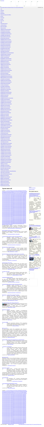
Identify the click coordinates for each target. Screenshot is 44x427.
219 (12, 197)
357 (9, 402)
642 (15, 213)
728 (23, 416)
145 (19, 194)
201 (14, 196)
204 (18, 196)
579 (12, 211)
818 (11, 220)
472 (3, 207)
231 (2, 198)
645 (19, 213)
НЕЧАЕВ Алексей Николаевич (5, 121)
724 (18, 416)
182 (15, 395)
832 (3, 221)
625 (19, 412)
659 (12, 214)
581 (14, 211)
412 (3, 205)
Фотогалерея (2, 17)
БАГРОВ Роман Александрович (5, 30)
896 (8, 223)
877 (9, 422)
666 (20, 214)
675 (7, 215)
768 (23, 218)
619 (12, 412)
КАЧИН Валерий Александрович (5, 87)
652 (3, 214)
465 (19, 206)
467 (21, 206)
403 (17, 204)
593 (5, 212)
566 (20, 210)
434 (6, 405)
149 (24, 194)
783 (17, 219)
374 (6, 203)
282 (15, 199)
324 (18, 201)
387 (21, 203)
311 (2, 201)
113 (6, 193)
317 (9, 201)
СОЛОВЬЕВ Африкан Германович (5, 150)
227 (21, 197)
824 (18, 220)
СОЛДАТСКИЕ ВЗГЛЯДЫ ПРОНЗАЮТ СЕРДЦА (9, 383)
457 (9, 206)
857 (9, 222)
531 (2, 409)
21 (20, 190)
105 (20, 392)
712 (3, 416)
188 (23, 395)
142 (15, 194)
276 (8, 199)
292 (3, 200)
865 (19, 222)
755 (7, 218)
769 (24, 218)
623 (17, 412)
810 (25, 419)
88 (4, 392)
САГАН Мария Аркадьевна (4, 141)
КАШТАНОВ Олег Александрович (5, 89)
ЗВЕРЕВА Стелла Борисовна (4, 67)
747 (21, 217)
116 (9, 193)
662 (15, 214)
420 (13, 205)
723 (17, 416)
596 (8, 212)
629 (24, 412)
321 (14, 201)
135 (7, 194)
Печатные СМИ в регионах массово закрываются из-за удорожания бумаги (13, 339)
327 (21, 201)
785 (19, 219)
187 (21, 395)
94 (9, 392)
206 (20, 196)
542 (15, 409)
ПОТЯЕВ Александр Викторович (5, 131)
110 (2, 193)
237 (9, 198)
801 (14, 419)
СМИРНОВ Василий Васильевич (5, 149)
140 (13, 194)
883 (17, 422)
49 (20, 191)
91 (6, 392)
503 (17, 208)
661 (14, 214)
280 (13, 199)
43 (15, 191)
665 (19, 214)
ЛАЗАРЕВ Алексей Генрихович (5, 99)
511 (2, 209)
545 (19, 409)
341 (14, 202)
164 (18, 195)
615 (7, 412)
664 (18, 214)
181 (14, 395)
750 (25, 217)
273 (5, 199)
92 (7, 392)
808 (23, 419)
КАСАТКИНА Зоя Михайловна (5, 86)
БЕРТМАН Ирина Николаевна (4, 38)
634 (6, 213)
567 (21, 210)
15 (15, 190)
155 (7, 195)
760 (13, 218)
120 (14, 193)
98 (12, 392)
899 (12, 223)
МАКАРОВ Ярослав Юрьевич (4, 111)
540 (13, 409)
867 (21, 222)
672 (3, 215)
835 (7, 221)
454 (6, 206)
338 (11, 202)
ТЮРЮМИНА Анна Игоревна (4, 165)
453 (5, 206)
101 (15, 392)
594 (6, 212)
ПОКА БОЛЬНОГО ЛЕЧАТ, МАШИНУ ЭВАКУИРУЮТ (10, 230)
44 (16, 191)
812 (3, 220)
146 (20, 194)
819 (12, 220)
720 (13, 416)
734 (6, 217)
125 (20, 193)
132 (3, 194)
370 (25, 402)
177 (9, 395)
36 (9, 191)
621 (14, 412)
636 (8, 213)
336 (8, 202)
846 (20, 221)
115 (8, 193)
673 (5, 215)
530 (25, 209)
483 (17, 207)
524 (18, 209)
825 (19, 220)
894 (6, 223)
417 (9, 205)
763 (17, 218)
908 (23, 223)
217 (9, 197)
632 (3, 213)
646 (20, 213)
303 (17, 200)
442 (15, 405)
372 (3, 203)
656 (8, 214)
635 (7, 213)
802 (15, 419)
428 (23, 205)
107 (23, 392)
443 (17, 405)
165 (19, 195)
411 (2, 205)
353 (5, 402)
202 (15, 196)
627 (21, 412)
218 (11, 197)
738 (11, 217)
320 (13, 201)
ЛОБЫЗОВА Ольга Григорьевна (5, 105)
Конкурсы (6, 7)
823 (17, 220)
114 (7, 193)
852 (3, 222)
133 (5, 194)
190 (25, 395)
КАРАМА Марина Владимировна (5, 83)
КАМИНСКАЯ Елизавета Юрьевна (5, 80)
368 (23, 402)
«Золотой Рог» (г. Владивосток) (12, 260)
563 (17, 210)
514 (6, 209)
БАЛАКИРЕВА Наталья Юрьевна (5, 32)
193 (5, 196)
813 (5, 220)
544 (18, 409)
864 (18, 222)
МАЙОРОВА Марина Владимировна (5, 109)
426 (20, 205)
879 (12, 422)
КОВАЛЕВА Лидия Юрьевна (4, 90)
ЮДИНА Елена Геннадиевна (4, 181)
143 (17, 194)
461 (14, 206)
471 (2, 207)
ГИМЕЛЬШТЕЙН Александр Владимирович (7, 52)
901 (14, 223)
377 (9, 203)
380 (13, 203)
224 (18, 197)
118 (11, 193)
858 (11, 222)
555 (7, 210)
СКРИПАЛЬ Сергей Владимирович (5, 147)
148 (23, 194)
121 (15, 193)
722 (15, 416)
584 (18, 211)
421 (14, 205)
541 (14, 409)
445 (19, 405)
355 (7, 402)
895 (7, 223)
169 (24, 195)
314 (6, 201)
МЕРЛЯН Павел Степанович (4, 115)
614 (6, 412)
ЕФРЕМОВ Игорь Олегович (4, 61)
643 (17, 213)
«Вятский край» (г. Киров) (11, 269)
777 (9, 219)
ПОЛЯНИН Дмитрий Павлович (5, 130)
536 (8, 409)
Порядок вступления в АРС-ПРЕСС (5, 14)
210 (25, 196)
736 (8, 217)
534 (6, 409)
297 (9, 200)
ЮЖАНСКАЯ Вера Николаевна (5, 182)
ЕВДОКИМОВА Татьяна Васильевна (5, 58)
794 (6, 419)
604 (18, 212)
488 (23, 207)
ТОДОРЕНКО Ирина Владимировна (5, 160)
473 (5, 207)
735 (7, 217)
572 (3, 211)
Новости (12, 7)
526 (20, 209)
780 (13, 219)
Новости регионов (31, 189)
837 (9, 221)
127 (22, 193)
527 (21, 209)
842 (15, 221)
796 (8, 419)
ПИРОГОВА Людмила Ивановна (5, 127)
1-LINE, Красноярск (10, 344)
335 (7, 202)
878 (11, 422)
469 (24, 206)
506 (20, 208)
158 (11, 195)
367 (21, 402)
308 (23, 200)
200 (13, 196)
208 (23, 196)
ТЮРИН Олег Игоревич (4, 163)
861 (14, 222)
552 (3, 210)
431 (2, 405)
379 (12, 203)
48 (19, 191)
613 (5, 412)
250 (25, 198)
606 (20, 212)
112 (4, 193)
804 (18, 419)
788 (23, 219)
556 (8, 210)
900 (13, 223)
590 (25, 211)
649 (24, 213)
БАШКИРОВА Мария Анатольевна (5, 39)
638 (11, 213)
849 (24, 221)
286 (20, 199)
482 (15, 207)
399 (12, 204)
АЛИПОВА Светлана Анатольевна (5, 29)
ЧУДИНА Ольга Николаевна (4, 169)
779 (12, 219)
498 (11, 208)
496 (8, 208)
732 (3, 217)
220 (13, 197)
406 (20, 204)
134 (6, 194)
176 (8, 395)
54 (24, 191)
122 (16, 193)
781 (14, 219)
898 (11, 223)
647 (21, 213)
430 (25, 205)
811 (2, 220)
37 (10, 191)
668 (23, 214)
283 (17, 199)
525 (19, 209)
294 (6, 200)
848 (23, 221)
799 (12, 419)
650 (25, 213)
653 (5, 214)
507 (21, 208)
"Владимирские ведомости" (11, 365)
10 (11, 190)
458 (11, 206)
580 (13, 211)
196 (8, 196)
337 (9, 202)
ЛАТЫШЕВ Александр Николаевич (5, 102)
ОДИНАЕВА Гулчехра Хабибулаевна (5, 122)
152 (3, 195)
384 (18, 203)
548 (23, 409)
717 (9, 416)
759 (12, 218)
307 (21, 200)
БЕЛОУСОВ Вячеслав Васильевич (5, 36)
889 (24, 422)
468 (23, 206)
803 (17, 419)
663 (17, 214)
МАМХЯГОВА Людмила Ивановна (5, 112)
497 (9, 208)
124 (19, 193)
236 (8, 198)
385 (19, 203)
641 (14, 213)
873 (5, 422)
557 (9, 210)
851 (2, 222)
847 (21, 221)
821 (14, 220)
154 (6, 195)
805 (19, 419)
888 (23, 422)
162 (15, 195)
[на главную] (2, 0)
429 (24, 205)
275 (7, 199)
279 (12, 199)
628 (23, 412)
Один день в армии (5, 322)
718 (11, 416)
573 (5, 211)
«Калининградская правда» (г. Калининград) (14, 244)
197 (9, 196)
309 (24, 200)
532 (3, 409)
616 (8, 412)
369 (24, 402)
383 (17, 203)
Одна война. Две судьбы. (5, 271)
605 (19, 212)
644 (18, 213)
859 (12, 222)
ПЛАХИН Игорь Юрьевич (4, 128)
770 (25, 218)
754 (6, 218)
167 (21, 195)
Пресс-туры (2, 20)
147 (21, 194)
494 (6, 208)
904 (18, 223)
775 (7, 219)
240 (13, 198)
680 (13, 215)
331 (2, 202)
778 (11, 219)
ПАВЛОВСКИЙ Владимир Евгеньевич (6, 125)
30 (4, 191)
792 (3, 419)
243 (17, 198)
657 (9, 214)
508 (23, 208)
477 (9, 207)
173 (5, 395)
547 (21, 409)
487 (21, 207)
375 (7, 203)
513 (5, 209)
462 (15, 206)
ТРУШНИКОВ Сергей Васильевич (5, 162)
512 (3, 209)
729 (24, 416)
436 (8, 405)
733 (5, 217)
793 (5, 419)
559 (12, 210)
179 (12, 395)
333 (5, 202)
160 (13, 195)
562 (15, 210)
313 (5, 201)
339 (12, 202)
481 (14, 207)
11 (12, 190)
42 (14, 191)
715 (7, 416)
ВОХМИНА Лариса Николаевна (5, 49)
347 (21, 202)
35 (8, 191)
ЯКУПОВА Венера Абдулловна (5, 185)
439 (12, 405)
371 (2, 203)
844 (18, 221)
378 (11, 203)
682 (15, 215)
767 (21, 218)
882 (15, 422)
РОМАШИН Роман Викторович (5, 137)
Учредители (2, 10)
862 (15, 222)
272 (3, 199)
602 (15, 212)
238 (11, 198)
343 (17, 202)
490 (25, 207)
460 (13, 206)
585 (19, 211)
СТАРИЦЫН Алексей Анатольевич (5, 153)
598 (11, 212)
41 (13, 191)
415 (7, 205)
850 (25, 221)
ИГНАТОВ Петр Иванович (4, 73)
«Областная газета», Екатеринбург (17, 381)
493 (5, 208)
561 (14, 210)
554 (6, 210)
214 (6, 197)
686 (20, 215)
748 (23, 217)
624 (18, 412)
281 (14, 199)
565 (19, 210)
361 (14, 402)
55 (25, 191)
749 (24, 217)
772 (3, 219)
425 (19, 205)
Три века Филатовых (5, 377)
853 (5, 222)
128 (23, 193)
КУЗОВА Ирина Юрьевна (4, 96)
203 (17, 196)
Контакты (1, 16)
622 (15, 412)
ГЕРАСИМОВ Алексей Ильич (4, 51)
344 (18, 202)
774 (6, 219)
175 (7, 395)
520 (13, 209)
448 (23, 405)
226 (20, 197)
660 (13, 214)
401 (14, 204)
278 (11, 199)
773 (5, 219)
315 (7, 201)
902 (15, 223)
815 (7, 220)
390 (25, 203)
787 (21, 219)
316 (8, 201)
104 (19, 392)
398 (11, 204)
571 (2, 211)
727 (21, 416)
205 (19, 196)
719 (12, 416)
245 (19, 198)
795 (7, 419)
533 (5, 409)
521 (14, 209)
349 (24, 202)
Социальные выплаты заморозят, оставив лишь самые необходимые (12, 236)
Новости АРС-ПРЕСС (3, 26)
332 (3, 202)
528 (23, 209)
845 (19, 221)
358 (11, 402)
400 (13, 204)
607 (21, 212)
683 (17, 215)
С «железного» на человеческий (7, 346)
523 (17, 209)
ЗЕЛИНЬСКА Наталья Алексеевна (5, 68)
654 (6, 214)
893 (5, 223)
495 (7, 208)
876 (8, 422)
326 (20, 201)
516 (8, 209)
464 (18, 206)
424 (18, 205)
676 (8, 215)
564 (18, 210)
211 (2, 197)
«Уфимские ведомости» (10, 375)
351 (2, 402)
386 (20, 203)
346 (20, 202)
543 (17, 409)
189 (24, 395)
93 (8, 392)
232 (3, 198)
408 (23, 204)
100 (14, 392)
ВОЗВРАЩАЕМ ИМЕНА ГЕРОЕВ (7, 277)
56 (26, 191)
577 (9, 211)
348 (23, 202)
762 (15, 218)
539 (12, 409)
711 (2, 416)
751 (2, 218)
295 (7, 200)
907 (21, 223)
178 (11, 395)
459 (12, 206)
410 (25, 204)
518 (11, 209)
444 (18, 405)
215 (7, 197)
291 (2, 200)
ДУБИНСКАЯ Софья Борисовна (5, 55)
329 (24, 201)
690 (25, 215)
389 (24, 203)
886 (20, 422)
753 (5, 218)
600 (13, 212)
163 (17, 195)
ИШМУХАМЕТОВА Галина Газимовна (6, 77)
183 (17, 395)
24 (23, 190)
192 (3, 196)
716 (8, 416)
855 (7, 222)
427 (21, 205)
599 (12, 212)
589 (24, 211)
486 (20, 207)
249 (24, 198)
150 (25, 194)
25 (24, 190)
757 (9, 218)
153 (5, 195)
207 (21, 196)
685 (19, 215)
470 (25, 206)
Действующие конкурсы (3, 23)
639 (12, 213)
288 (23, 199)
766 (20, 218)
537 (9, 409)
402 (15, 204)
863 (17, 222)
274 (6, 199)
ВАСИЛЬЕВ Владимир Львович (5, 48)
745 (19, 217)
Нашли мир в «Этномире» (6, 309)
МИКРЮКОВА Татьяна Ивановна (5, 118)
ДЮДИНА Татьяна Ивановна (4, 57)
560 (13, 210)
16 (16, 190)
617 (9, 412)
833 (5, 221)
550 (25, 409)
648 (23, 213)
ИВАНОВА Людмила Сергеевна (5, 71)
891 (2, 223)
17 (17, 190)
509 (24, 208)
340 (13, 202)
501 (14, 208)
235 (7, 198)
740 (13, 217)
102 (17, 392)
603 (17, 212)
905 (19, 223)
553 (5, 210)
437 (9, 405)
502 (15, 208)
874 (6, 422)
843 (17, 221)
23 (22, 190)
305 (19, 200)
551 (2, 210)
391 (2, 204)
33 (6, 191)
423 (17, 205)
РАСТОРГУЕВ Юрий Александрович (5, 134)
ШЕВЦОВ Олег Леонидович (4, 175)
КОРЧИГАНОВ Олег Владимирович (5, 93)
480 (13, 207)
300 (13, 200)
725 (19, 416)
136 (8, 194)
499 (12, 208)
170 (25, 195)
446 (20, 405)
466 (20, 206)
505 (19, 208)
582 (15, 211)
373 (5, 203)
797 (9, 419)
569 (24, 210)
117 (10, 193)
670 (25, 214)
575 (7, 211)
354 (6, 402)
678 (11, 215)
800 (13, 419)
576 (8, 211)
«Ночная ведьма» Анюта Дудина (7, 262)
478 (11, 207)
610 (25, 212)
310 (25, 200)
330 (25, 201)
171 (2, 395)
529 (24, 209)
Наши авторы (21, 7)
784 (18, 219)
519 (12, 209)
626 (20, 412)
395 (7, 204)
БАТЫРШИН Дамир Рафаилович (5, 35)
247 (21, 198)
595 (7, 212)
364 (18, 402)
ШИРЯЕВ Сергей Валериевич (4, 178)
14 (14, 190)
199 (12, 196)
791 (2, 419)
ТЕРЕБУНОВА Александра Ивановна (6, 159)
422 (15, 205)
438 (11, 405)
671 (2, 215)
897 (9, 223)
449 (24, 405)
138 (11, 194)
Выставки (1, 19)
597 (9, 212)
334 (6, 202)
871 (2, 422)
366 (20, 402)
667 (21, 214)
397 (9, 204)
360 (13, 402)
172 (3, 395)
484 (18, 207)
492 (3, 208)
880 (13, 422)
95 (10, 392)
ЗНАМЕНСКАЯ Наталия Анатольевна (6, 70)
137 (9, 194)
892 (3, 223)
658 (11, 214)
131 (2, 194)
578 (11, 211)
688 (23, 215)
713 (5, 416)
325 (19, 201)
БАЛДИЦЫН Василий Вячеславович (5, 33)
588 (23, 211)
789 (24, 219)
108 (24, 392)
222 (15, 197)
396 (8, 204)
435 (7, 405)
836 (8, 221)
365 (19, 402)
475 (7, 207)
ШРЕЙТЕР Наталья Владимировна (5, 179)
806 (20, 419)
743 (17, 217)
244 (18, 198)
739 (12, 217)
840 (13, 221)
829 (24, 220)
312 (3, 201)
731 (2, 217)
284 (18, 199)
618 (11, 412)
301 (14, 200)
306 (20, 200)
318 (11, 201)
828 (23, 220)
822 (15, 220)
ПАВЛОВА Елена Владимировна (5, 124)
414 (6, 205)
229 (24, 197)
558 (11, 210)
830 (25, 220)
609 (24, 212)
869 (24, 222)
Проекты (3, 7)
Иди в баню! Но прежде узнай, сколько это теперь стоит (10, 302)
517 (9, 209)
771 (2, 219)
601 (14, 212)
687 (21, 215)
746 (20, 217)
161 (14, 195)
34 (7, 191)
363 (17, 402)
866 (20, 222)
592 (3, 212)
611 (2, 412)
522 (15, 209)
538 (11, 409)
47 (18, 191)
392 (3, 204)
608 (23, 212)
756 (8, 218)
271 (2, 199)
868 (23, 222)
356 (8, 402)
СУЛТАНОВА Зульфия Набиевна (5, 156)
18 (18, 190)
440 (13, 405)
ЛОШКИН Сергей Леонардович (5, 108)
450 (25, 405)
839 (12, 221)
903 (17, 223)
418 (11, 205)
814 (6, 220)
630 (25, 412)
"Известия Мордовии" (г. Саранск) (12, 251)
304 (18, 200)
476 (8, 207)
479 (12, 207)
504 (18, 208)
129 (25, 193)
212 (3, 197)
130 (26, 193)
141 (14, 194)
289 (24, 199)
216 (8, 197)
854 (6, 222)
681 (14, 215)
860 (13, 222)
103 (18, 392)
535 (7, 409)
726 (20, 416)
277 (9, 199)
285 (19, 199)
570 (25, 210)
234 (6, 198)
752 (3, 218)
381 (14, 203)
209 (24, 196)
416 (8, 205)
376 (8, 203)
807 (21, 419)
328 (23, 201)
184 (18, 395)
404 (18, 204)
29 (3, 191)
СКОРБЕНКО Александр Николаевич (6, 146)
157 (9, 195)
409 (24, 204)
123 (17, 193)
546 (20, 409)
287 (21, 199)
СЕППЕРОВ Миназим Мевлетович (5, 144)
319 (12, 201)
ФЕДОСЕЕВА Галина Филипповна (5, 166)
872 (3, 422)
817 (9, 220)
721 (14, 416)
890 (25, 422)
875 (7, 422)
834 (6, 221)
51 (22, 191)
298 (11, 200)
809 (24, 419)
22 (21, 190)
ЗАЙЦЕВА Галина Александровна (5, 64)
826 (20, 220)
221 (14, 197)
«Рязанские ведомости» (15, 325)
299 (12, 200)
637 (9, 213)
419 (12, 205)
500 (13, 208)
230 (25, 197)
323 (17, 201)
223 (17, 197)
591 (2, 212)
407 (21, 204)
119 (13, 193)
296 (8, 200)
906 (20, 223)
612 (3, 412)
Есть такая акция (16, 7)
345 (19, 202)
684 (18, 215)
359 (12, 402)
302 (15, 200)
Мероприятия (2, 13)
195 (7, 196)
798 (11, 419)
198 (11, 196)
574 (6, 211)
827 (21, 220)
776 (8, 219)
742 (15, 217)
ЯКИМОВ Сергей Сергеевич (4, 184)
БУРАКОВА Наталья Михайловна (5, 45)
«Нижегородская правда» (11, 337)
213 (5, 197)
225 (19, 197)
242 (15, 198)
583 (17, 211)
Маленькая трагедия (5, 357)
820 (13, 220)
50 (21, 191)
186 (20, 395)
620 (13, 412)
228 (23, 197)
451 (2, 206)
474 (6, 207)
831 (2, 221)
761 (14, 218)
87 (3, 392)
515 (7, 209)
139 (12, 194)
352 (3, 402)
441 (14, 405)
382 (15, 203)
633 (5, 213)
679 (12, 215)
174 (6, 395)
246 (20, 198)
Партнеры (9, 7)
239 (12, 198)
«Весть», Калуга (9, 319)
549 (24, 409)
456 (8, 206)
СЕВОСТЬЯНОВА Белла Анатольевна (6, 143)
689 (24, 215)
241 (14, 198)
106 (21, 392)
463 (17, 206)
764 (18, 218)
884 (18, 422)
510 (25, 208)
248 (23, 198)
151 (2, 195)
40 (12, 191)
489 (24, 207)
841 (14, 221)
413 (5, 205)
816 (8, 220)
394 (6, 204)
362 (15, 402)
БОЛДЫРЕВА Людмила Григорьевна (5, 42)
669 (24, 214)
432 (3, 405)
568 (23, 210)
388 (23, 203)
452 (3, 206)
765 (19, 218)
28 (2, 191)
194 (6, 196)
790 (25, 219)
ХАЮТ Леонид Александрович (5, 172)
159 (12, 195)
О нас (1, 7)
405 (19, 204)
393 (5, 204)
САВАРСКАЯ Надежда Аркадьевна (5, 140)
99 (13, 392)
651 (2, 214)
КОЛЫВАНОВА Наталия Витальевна (6, 92)
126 (21, 193)
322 (15, 201)
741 (14, 217)
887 (21, 422)
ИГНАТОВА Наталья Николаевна (5, 74)
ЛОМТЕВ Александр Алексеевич (5, 106)
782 (15, 219)
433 (5, 405)
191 (2, 196)
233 (5, 198)
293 (5, 200)
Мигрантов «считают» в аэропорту (7, 224)
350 (25, 202)
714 (6, 416)
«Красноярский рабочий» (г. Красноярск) (13, 234)
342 (15, 202)
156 (8, 195)
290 (25, 199)
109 (25, 392)
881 (14, 422)
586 (20, 211)
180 (13, 395)
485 (19, 207)
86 (2, 392)
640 (13, 213)
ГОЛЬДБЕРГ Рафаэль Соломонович (5, 54)
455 (7, 206)
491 (2, 208)
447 (21, 405)
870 (25, 222)
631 (2, 213)
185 (19, 395)
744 (18, 217)
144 (18, 194)
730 (25, 416)
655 (7, 214)
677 (9, 215)
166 (20, 195)
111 (3, 193)
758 (11, 218)
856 (8, 222)
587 (21, 211)
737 (9, 217)
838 (11, 221)
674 (6, 215)
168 (23, 195)
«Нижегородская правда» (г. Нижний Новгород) (14, 228)
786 (20, 219)
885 (19, 422)
